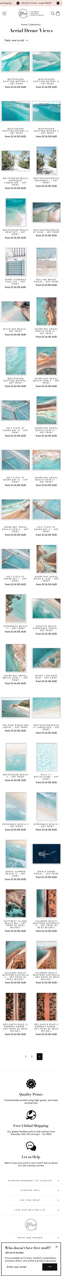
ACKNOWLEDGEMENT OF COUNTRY (30, 1180)
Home (24, 24)
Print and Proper (30, 1238)
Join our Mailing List (30, 1210)
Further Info (30, 1190)
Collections (34, 24)
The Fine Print (30, 1200)
